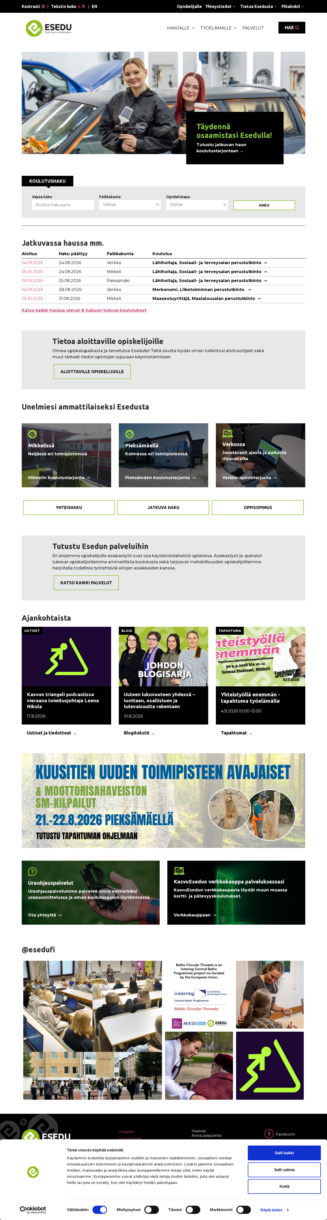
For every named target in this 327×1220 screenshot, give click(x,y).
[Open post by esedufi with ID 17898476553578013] (199, 1066)
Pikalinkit (291, 6)
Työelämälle (216, 28)
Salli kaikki (284, 1153)
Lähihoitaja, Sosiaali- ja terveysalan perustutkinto (207, 262)
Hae (290, 27)
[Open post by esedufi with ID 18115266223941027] (270, 995)
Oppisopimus (258, 507)
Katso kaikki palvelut (86, 582)
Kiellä (284, 1186)
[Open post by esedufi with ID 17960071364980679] (270, 1066)
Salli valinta (284, 1170)
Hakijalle (178, 28)
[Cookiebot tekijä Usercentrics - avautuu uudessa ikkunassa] (33, 1210)
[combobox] (130, 205)
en (94, 6)
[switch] (151, 1210)
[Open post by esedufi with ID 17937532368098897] (92, 1030)
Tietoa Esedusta (256, 6)
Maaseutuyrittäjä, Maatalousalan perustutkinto (204, 298)
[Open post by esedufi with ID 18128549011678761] (199, 995)
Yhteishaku (69, 507)
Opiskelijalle (189, 6)
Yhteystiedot (218, 6)
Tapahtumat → (237, 732)
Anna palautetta (206, 1135)
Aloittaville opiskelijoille (92, 371)
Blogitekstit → (139, 732)
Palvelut (253, 28)
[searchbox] (130, 204)
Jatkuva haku (163, 507)
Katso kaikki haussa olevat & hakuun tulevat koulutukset (84, 310)
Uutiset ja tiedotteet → (52, 732)
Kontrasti (31, 6)
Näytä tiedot (271, 1210)
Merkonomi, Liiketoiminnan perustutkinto (199, 289)
